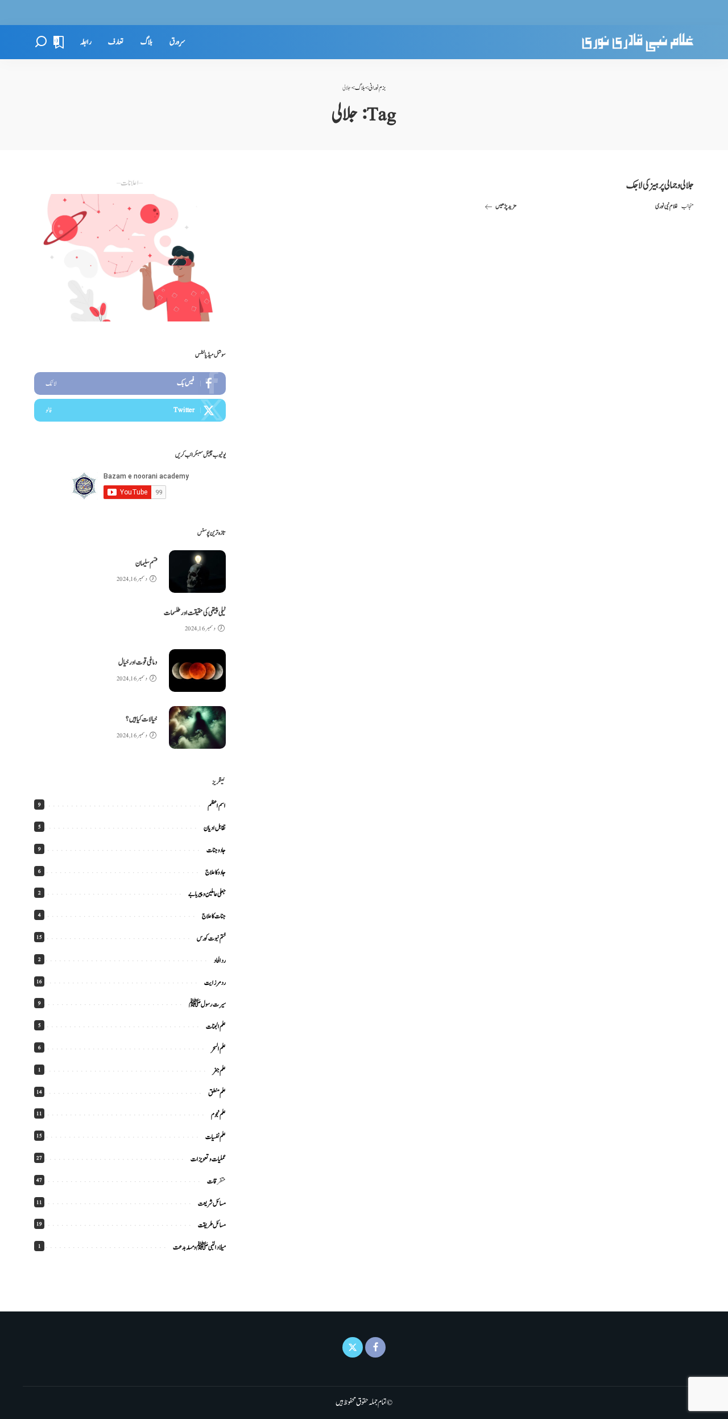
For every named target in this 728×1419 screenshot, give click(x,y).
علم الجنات (216, 1026)
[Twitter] (130, 410)
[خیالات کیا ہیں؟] (197, 727)
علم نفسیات (215, 1136)
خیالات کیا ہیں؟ (142, 719)
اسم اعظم (217, 805)
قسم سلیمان (146, 564)
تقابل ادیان (215, 828)
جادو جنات (216, 850)
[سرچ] (41, 42)
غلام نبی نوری (666, 206)
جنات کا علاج (214, 916)
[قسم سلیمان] (197, 571)
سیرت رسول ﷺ (207, 1004)
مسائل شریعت (212, 1203)
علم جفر (219, 1070)
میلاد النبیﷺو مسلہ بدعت (199, 1247)
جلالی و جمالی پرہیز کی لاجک (660, 185)
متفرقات (216, 1181)
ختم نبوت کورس (211, 938)
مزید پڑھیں (505, 206)
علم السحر (218, 1048)
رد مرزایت (215, 982)
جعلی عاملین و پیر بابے (207, 894)
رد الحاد (220, 960)
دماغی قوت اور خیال (138, 663)
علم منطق (217, 1093)
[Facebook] (130, 383)
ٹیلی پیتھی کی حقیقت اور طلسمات (195, 613)
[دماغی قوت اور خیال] (197, 670)
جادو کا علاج (215, 872)
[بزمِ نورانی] (637, 42)
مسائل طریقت (212, 1225)
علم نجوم (218, 1114)
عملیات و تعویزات (208, 1159)
